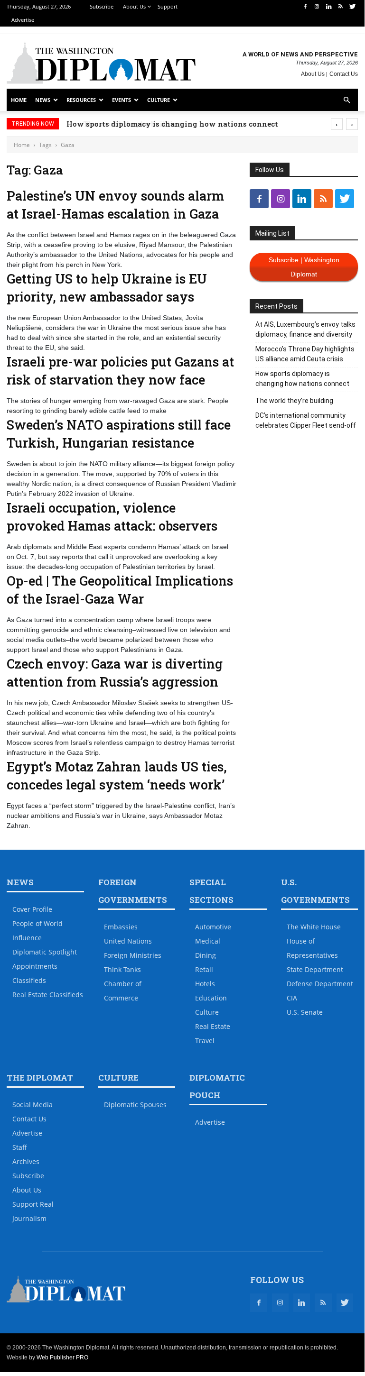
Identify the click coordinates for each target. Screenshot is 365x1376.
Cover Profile (32, 909)
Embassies (121, 926)
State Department (315, 969)
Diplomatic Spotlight (44, 951)
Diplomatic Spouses (135, 1104)
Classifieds (29, 980)
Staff (19, 1147)
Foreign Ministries (132, 955)
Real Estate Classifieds (47, 994)
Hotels (205, 983)
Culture (158, 99)
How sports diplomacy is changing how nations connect (191, 123)
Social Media (32, 1104)
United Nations (128, 940)
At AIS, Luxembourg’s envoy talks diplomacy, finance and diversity (305, 329)
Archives (25, 1161)
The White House (314, 926)
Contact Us (343, 74)
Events (121, 99)
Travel (205, 1040)
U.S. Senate (305, 1012)
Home (19, 99)
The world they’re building (294, 400)
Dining (205, 955)
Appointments (34, 966)
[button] (346, 100)
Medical (207, 940)
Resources (81, 99)
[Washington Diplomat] (101, 62)
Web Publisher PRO (62, 1357)
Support (168, 6)
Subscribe (101, 6)
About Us (134, 6)
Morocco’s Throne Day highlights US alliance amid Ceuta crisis (305, 354)
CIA (292, 997)
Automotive (213, 926)
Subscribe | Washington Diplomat (304, 267)
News (42, 99)
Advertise (22, 19)
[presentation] (337, 124)
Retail (204, 969)
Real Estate (212, 1026)
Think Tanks (122, 969)
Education (211, 997)
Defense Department (320, 983)
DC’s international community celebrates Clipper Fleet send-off (305, 420)
